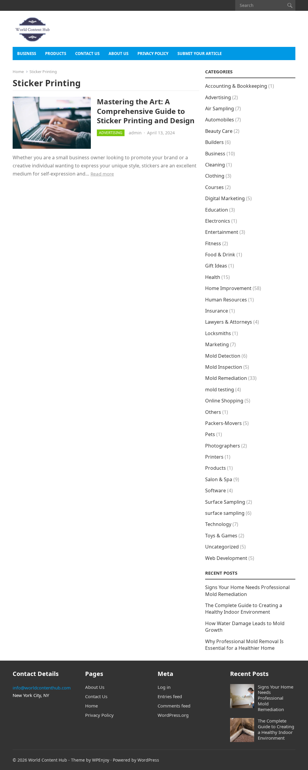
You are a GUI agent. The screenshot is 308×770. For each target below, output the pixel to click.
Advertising (110, 132)
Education (216, 209)
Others (213, 412)
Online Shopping (224, 400)
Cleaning (215, 164)
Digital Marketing (225, 198)
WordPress (148, 760)
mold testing (219, 389)
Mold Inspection (223, 367)
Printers (214, 457)
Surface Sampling (225, 502)
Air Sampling (219, 108)
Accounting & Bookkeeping (236, 86)
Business (26, 53)
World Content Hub (47, 760)
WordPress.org (173, 715)
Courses (214, 187)
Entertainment (221, 232)
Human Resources (226, 299)
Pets (210, 434)
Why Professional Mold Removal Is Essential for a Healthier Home (244, 644)
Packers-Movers (223, 423)
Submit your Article (199, 53)
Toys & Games (221, 535)
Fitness (213, 243)
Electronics (217, 221)
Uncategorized (222, 546)
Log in (164, 687)
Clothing (214, 176)
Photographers (222, 445)
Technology (218, 524)
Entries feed (170, 696)
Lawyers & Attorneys (228, 322)
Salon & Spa (218, 479)
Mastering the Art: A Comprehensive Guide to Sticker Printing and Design (146, 110)
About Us (118, 53)
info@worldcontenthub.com (42, 688)
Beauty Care (219, 131)
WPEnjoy (100, 760)
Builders (214, 142)
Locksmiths (218, 333)
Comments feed (174, 706)
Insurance (216, 310)
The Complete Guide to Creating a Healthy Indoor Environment (243, 608)
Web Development (226, 558)
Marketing (217, 344)
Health (212, 277)
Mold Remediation (226, 378)
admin (135, 133)
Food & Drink (220, 254)
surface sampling (225, 513)
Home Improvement (228, 288)
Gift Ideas (216, 265)
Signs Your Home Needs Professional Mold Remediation (275, 698)
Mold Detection (222, 356)
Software (215, 490)
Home (18, 71)
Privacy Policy (152, 53)
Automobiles (219, 119)
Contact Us (87, 53)
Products (55, 53)
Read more (102, 174)
